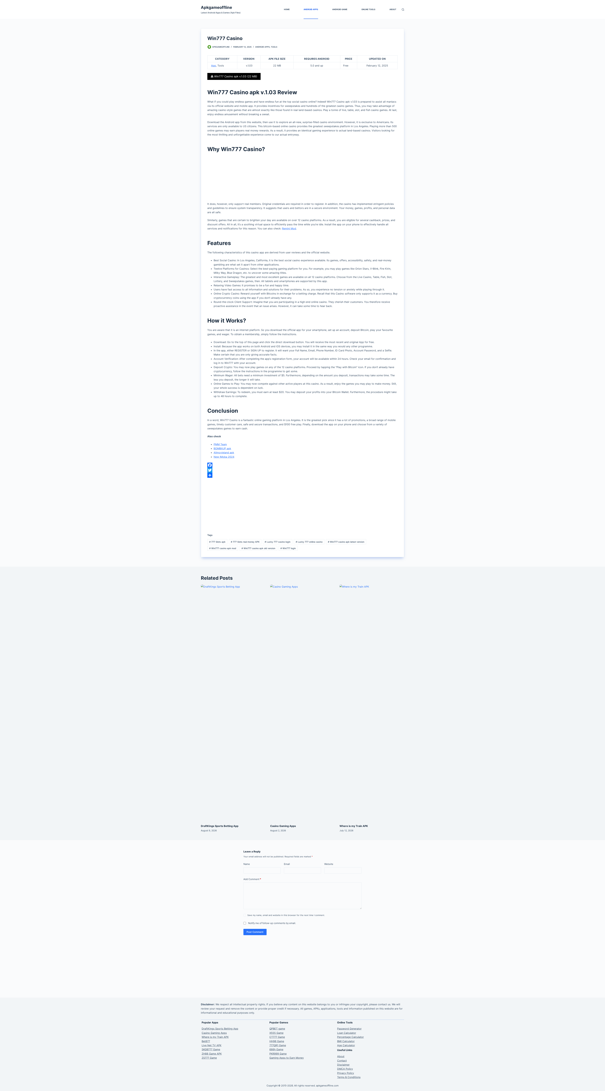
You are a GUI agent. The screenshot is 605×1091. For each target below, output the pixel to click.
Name (246, 864)
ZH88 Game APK (212, 1053)
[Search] (403, 9)
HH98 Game (276, 1041)
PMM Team (220, 444)
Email (287, 864)
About (392, 9)
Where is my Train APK (354, 826)
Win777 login (288, 548)
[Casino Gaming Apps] (302, 703)
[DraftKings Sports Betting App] (233, 703)
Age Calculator (346, 1045)
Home (287, 9)
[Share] (302, 475)
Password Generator (349, 1028)
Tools (274, 47)
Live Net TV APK (211, 1045)
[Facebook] (302, 465)
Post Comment (255, 931)
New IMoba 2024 (224, 456)
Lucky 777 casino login (277, 541)
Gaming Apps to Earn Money (286, 1057)
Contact (342, 1060)
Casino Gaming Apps (283, 826)
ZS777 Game (209, 1057)
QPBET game (277, 1028)
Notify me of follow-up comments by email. (272, 923)
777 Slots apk (217, 541)
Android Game (339, 9)
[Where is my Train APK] (372, 703)
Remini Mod (289, 228)
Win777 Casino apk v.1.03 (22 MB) (235, 76)
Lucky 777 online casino (309, 541)
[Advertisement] (302, 178)
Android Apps (311, 9)
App (213, 65)
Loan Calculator (346, 1032)
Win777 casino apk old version (258, 548)
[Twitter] (302, 470)
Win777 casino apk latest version (346, 541)
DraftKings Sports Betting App (219, 826)
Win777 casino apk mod (222, 548)
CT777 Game (277, 1037)
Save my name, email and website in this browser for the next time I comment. (286, 915)
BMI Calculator (346, 1041)
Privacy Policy (345, 1073)
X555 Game (276, 1032)
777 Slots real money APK (245, 541)
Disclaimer (343, 1064)
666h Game (276, 1049)
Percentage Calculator (350, 1037)
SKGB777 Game (211, 1049)
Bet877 (206, 1041)
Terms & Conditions (348, 1077)
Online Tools (368, 9)
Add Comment (252, 879)
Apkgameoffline (216, 7)
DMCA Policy (345, 1068)
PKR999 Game (278, 1053)
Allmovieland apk (224, 452)
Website (328, 864)
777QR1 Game (277, 1045)
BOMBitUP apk (222, 448)
